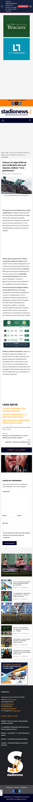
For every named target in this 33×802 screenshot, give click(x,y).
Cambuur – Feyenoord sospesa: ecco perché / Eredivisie (14, 744)
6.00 (12, 340)
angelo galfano (9, 427)
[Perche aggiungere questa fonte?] (30, 6)
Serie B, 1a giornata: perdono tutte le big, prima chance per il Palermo (21, 583)
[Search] (30, 120)
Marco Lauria (16, 710)
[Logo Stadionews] (15, 763)
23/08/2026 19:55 (14, 573)
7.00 (16, 331)
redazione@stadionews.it (8, 708)
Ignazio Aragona (11, 699)
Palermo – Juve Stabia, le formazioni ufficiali (14, 739)
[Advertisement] (16, 85)
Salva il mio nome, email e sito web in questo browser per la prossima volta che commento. (16, 535)
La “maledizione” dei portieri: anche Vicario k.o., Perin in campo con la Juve (22, 594)
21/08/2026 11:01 (25, 587)
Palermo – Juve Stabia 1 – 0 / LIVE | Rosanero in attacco (14, 570)
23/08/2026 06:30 (26, 633)
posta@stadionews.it (7, 704)
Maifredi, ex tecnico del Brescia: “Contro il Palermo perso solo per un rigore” (15, 436)
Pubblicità (22, 100)
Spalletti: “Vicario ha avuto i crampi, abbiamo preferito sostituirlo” (14, 722)
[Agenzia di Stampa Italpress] (14, 673)
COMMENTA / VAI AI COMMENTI (16, 450)
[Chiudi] (4, 6)
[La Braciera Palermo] (16, 26)
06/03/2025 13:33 (17, 174)
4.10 (12, 331)
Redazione (10, 100)
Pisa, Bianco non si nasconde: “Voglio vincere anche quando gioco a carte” (22, 652)
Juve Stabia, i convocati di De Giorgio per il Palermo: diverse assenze (21, 640)
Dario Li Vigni (7, 174)
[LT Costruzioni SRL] (16, 49)
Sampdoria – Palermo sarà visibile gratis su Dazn (18, 442)
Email (19, 515)
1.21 (8, 340)
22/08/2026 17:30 (25, 656)
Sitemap (9, 716)
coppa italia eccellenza (20, 427)
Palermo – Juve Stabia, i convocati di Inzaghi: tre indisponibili (15, 618)
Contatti (16, 100)
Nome (4, 515)
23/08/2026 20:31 (25, 599)
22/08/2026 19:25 (25, 644)
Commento (6, 491)
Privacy (15, 716)
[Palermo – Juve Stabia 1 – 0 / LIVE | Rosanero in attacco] (16, 565)
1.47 (8, 331)
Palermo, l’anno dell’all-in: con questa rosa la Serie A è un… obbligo (21, 629)
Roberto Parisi (17, 633)
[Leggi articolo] (6, 585)
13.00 (15, 340)
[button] (5, 120)
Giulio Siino (6, 573)
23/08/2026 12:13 (14, 621)
